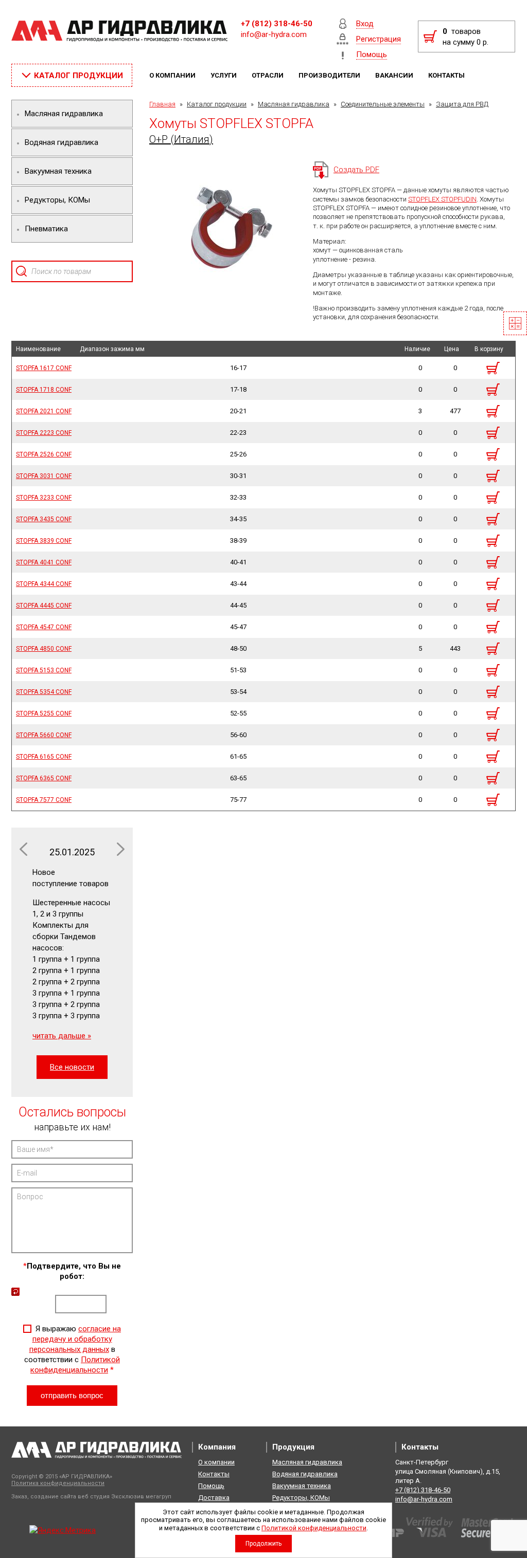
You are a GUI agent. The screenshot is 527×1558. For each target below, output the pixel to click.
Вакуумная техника (301, 1486)
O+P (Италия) (181, 139)
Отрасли (268, 75)
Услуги (224, 75)
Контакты (447, 75)
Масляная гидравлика (293, 104)
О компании (173, 75)
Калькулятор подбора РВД (515, 323)
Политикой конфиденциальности (313, 1528)
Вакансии (395, 75)
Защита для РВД (462, 104)
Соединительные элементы (383, 104)
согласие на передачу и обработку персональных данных (75, 1339)
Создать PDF (356, 169)
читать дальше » (61, 1035)
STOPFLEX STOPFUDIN (442, 199)
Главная (162, 104)
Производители (330, 75)
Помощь (211, 1486)
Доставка (214, 1497)
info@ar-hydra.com (274, 34)
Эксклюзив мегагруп (141, 1496)
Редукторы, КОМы (301, 1497)
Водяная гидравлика (305, 1474)
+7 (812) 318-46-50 (276, 23)
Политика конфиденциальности (57, 1483)
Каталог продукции (217, 104)
